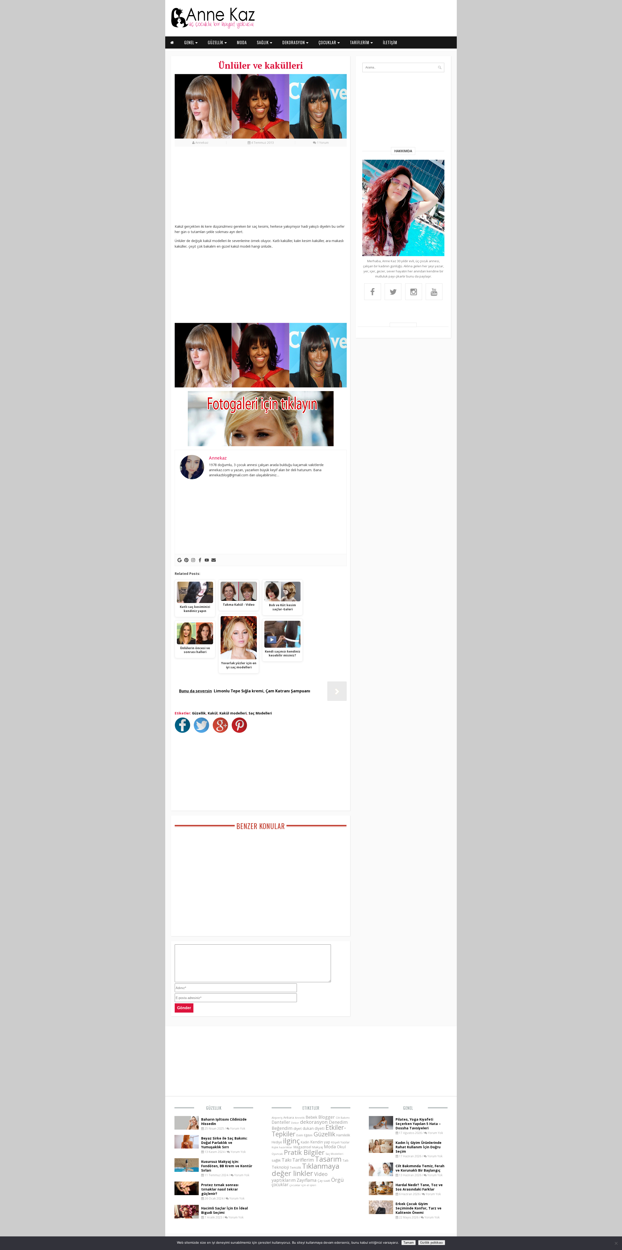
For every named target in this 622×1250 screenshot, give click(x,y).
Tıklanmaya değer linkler (305, 1169)
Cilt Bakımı (343, 1117)
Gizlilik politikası (431, 1242)
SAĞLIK (263, 42)
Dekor (295, 1122)
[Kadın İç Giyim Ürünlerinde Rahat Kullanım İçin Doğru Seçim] (381, 1151)
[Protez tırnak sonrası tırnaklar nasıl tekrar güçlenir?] (186, 1193)
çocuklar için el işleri (302, 1185)
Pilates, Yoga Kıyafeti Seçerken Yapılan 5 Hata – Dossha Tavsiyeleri (418, 1123)
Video (321, 1174)
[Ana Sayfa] (212, 27)
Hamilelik (343, 1135)
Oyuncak (277, 1154)
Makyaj (317, 1147)
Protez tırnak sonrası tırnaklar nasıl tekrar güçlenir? (219, 1189)
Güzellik (199, 713)
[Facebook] (200, 560)
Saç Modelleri (260, 713)
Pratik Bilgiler (304, 1152)
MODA (242, 42)
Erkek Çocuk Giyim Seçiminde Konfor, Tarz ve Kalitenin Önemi (418, 1208)
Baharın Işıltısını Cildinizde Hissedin (224, 1121)
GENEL (189, 42)
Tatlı (345, 1160)
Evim (299, 1135)
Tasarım (328, 1159)
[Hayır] (615, 1243)
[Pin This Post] (241, 731)
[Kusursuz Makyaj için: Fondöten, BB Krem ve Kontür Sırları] (186, 1170)
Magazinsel (302, 1147)
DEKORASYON (294, 42)
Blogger (326, 1117)
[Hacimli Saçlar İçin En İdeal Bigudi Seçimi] (186, 1217)
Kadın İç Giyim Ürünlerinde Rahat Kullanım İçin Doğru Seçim (418, 1147)
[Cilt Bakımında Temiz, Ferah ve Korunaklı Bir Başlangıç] (381, 1174)
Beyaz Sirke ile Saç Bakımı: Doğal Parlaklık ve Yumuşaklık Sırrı (224, 1142)
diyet (298, 1128)
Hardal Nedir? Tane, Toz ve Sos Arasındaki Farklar (419, 1187)
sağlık (276, 1160)
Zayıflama (307, 1180)
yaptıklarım (284, 1180)
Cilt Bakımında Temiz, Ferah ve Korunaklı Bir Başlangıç (420, 1168)
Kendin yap (320, 1142)
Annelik (300, 1117)
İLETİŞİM (390, 42)
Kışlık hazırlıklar (282, 1147)
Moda (330, 1146)
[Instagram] (193, 560)
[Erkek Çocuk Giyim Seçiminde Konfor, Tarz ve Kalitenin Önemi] (381, 1212)
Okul (341, 1146)
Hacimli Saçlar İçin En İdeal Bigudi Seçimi (224, 1210)
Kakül (212, 713)
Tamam (408, 1242)
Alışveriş (277, 1117)
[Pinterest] (186, 560)
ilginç (291, 1141)
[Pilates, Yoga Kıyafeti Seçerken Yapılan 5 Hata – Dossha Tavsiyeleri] (381, 1128)
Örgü (337, 1179)
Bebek (311, 1117)
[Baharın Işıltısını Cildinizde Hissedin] (186, 1128)
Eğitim (308, 1135)
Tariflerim (303, 1160)
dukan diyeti (313, 1128)
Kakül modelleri (233, 713)
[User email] (213, 560)
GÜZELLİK (216, 42)
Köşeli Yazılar (340, 1142)
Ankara (288, 1117)
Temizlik (295, 1168)
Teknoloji (280, 1167)
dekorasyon (314, 1121)
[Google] (179, 560)
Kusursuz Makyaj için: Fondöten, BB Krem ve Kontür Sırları (226, 1166)
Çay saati (324, 1181)
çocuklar (280, 1184)
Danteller (281, 1122)
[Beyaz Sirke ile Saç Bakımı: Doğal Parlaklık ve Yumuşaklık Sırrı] (186, 1147)
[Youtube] (207, 560)
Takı (286, 1159)
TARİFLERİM (360, 42)
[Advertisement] (261, 188)
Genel (408, 1108)
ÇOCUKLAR (328, 42)
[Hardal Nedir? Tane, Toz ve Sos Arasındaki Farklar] (381, 1193)
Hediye (277, 1142)
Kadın (305, 1142)
